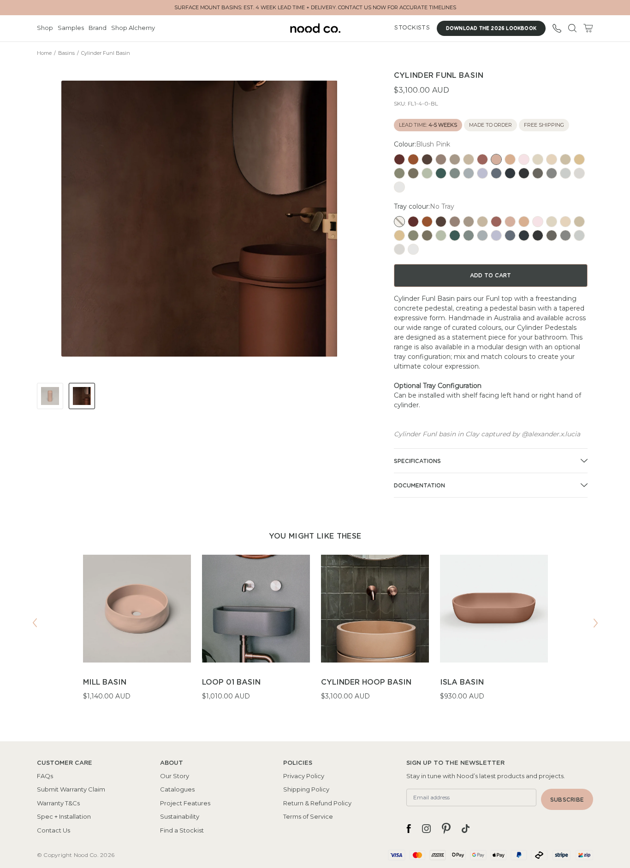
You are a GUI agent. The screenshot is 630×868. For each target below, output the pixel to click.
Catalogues (177, 789)
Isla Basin (462, 682)
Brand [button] (98, 27)
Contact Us (53, 830)
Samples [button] (71, 27)
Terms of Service (308, 816)
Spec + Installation (64, 816)
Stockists (411, 28)
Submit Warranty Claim (71, 789)
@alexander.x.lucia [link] (551, 434)
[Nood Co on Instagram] (426, 828)
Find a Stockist (182, 830)
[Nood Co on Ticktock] (466, 828)
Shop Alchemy (133, 27)
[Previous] (35, 623)
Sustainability (179, 816)
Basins (66, 53)
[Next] (595, 623)
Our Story (174, 776)
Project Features (185, 803)
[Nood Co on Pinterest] (446, 828)
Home (44, 53)
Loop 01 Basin (231, 682)
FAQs (45, 776)
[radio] (399, 159)
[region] (315, 633)
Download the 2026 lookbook (491, 28)
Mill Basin (104, 682)
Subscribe (567, 800)
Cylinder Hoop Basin (366, 682)
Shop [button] (45, 27)
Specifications (417, 461)
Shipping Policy (306, 789)
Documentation (419, 485)
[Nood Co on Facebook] (408, 828)
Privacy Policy (303, 776)
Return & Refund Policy (317, 803)
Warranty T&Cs (58, 803)
